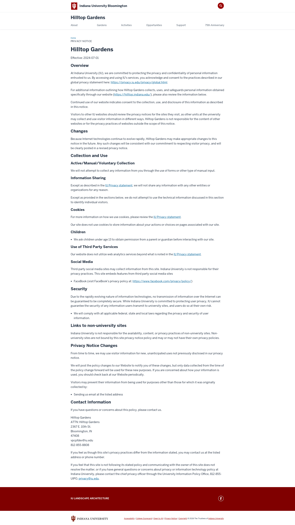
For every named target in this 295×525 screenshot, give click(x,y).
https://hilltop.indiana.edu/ (132, 94)
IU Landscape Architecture (90, 498)
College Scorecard (144, 518)
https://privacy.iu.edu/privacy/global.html (139, 82)
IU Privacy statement (118, 185)
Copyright (183, 518)
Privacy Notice (171, 518)
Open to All (158, 518)
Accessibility (129, 518)
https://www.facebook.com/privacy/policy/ (162, 281)
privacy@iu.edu (89, 478)
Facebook (221, 498)
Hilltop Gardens (88, 17)
